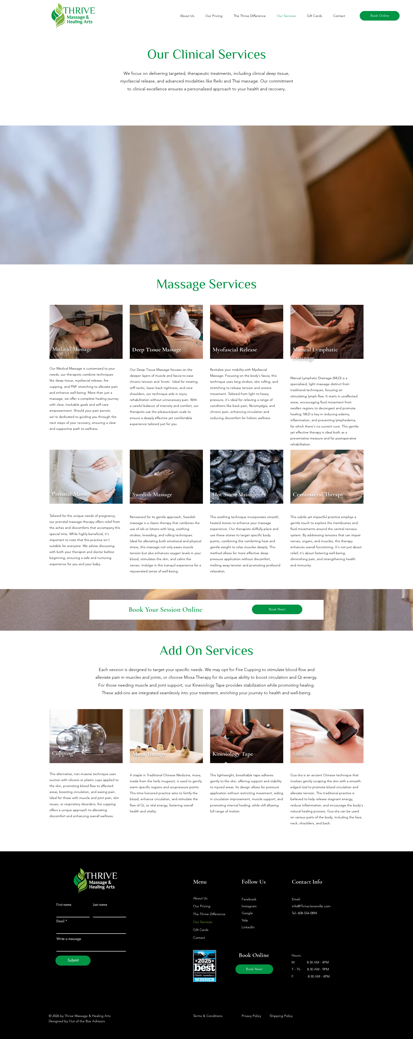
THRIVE (101, 875)
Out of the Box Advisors (87, 1021)
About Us (200, 898)
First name (63, 904)
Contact (199, 937)
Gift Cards (200, 930)
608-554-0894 (307, 913)
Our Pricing (201, 906)
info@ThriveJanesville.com (311, 906)
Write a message (68, 939)
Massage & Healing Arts (79, 19)
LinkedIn (248, 927)
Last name (100, 904)
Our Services (202, 922)
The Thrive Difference (209, 914)
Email (60, 921)
